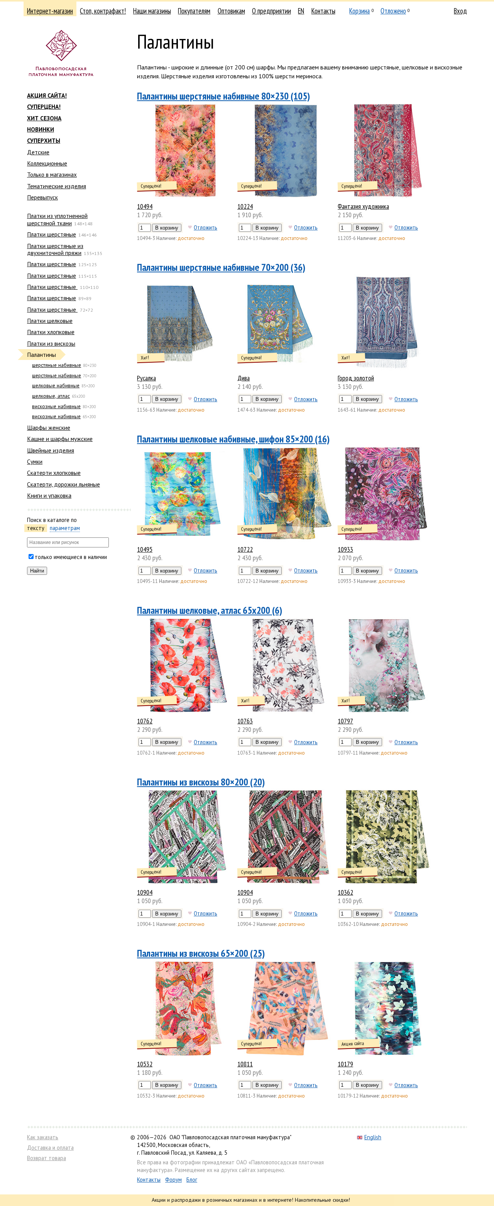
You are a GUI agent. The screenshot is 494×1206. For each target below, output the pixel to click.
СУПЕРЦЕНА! (44, 106)
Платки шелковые (50, 320)
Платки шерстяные (51, 234)
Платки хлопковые (50, 332)
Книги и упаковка (49, 495)
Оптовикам (231, 10)
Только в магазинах (52, 174)
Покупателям (194, 10)
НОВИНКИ (40, 129)
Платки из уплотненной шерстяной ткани (57, 219)
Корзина (359, 10)
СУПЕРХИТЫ (43, 140)
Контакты (323, 10)
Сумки (34, 461)
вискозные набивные (56, 406)
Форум (173, 1179)
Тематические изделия (56, 186)
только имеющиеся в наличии (71, 557)
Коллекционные (47, 163)
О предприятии (271, 10)
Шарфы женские (48, 427)
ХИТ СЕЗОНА (44, 118)
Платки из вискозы (51, 343)
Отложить (205, 227)
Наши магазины (152, 10)
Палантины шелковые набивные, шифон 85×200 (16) (233, 438)
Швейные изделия (50, 450)
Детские (38, 152)
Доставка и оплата (50, 1147)
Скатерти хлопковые (54, 472)
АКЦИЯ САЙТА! (47, 95)
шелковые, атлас (51, 396)
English (372, 1137)
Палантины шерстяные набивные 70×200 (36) (221, 267)
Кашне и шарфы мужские (60, 439)
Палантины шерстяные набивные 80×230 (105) (223, 96)
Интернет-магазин (50, 10)
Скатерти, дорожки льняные (63, 484)
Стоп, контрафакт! (103, 10)
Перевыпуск (42, 197)
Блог (191, 1179)
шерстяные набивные (56, 365)
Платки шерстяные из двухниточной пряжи (55, 249)
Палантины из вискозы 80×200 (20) (201, 781)
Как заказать (42, 1137)
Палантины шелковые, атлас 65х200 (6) (209, 610)
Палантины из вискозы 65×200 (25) (201, 953)
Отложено (393, 10)
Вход (460, 10)
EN (301, 10)
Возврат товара (46, 1158)
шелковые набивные (56, 385)
